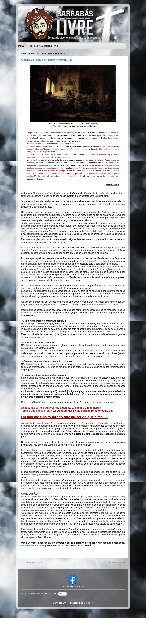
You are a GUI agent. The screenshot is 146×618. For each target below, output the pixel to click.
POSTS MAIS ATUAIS (31, 562)
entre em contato (30, 545)
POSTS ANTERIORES (114, 562)
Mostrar (62, 594)
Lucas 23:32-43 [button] (59, 217)
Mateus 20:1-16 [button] (112, 184)
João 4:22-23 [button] (34, 236)
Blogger (88, 603)
